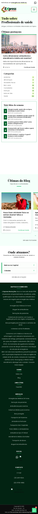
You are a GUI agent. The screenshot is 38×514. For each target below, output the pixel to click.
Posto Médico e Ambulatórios (19, 429)
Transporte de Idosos (19, 440)
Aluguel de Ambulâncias (19, 444)
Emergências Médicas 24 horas (19, 398)
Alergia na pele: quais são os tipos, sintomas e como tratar (20, 110)
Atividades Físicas (9, 82)
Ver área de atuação (19, 277)
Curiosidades (8, 88)
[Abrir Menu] (34, 9)
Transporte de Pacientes (19, 417)
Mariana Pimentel (11, 227)
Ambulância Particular (19, 421)
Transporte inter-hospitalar (19, 425)
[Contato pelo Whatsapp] (17, 457)
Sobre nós (19, 374)
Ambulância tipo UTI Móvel (19, 433)
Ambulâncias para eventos (19, 406)
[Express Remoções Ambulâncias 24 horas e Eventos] (8, 9)
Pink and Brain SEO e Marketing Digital (21, 512)
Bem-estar (7, 85)
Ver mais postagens (30, 240)
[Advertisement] (19, 156)
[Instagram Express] (21, 458)
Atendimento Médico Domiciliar (19, 437)
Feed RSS (19, 387)
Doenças (7, 91)
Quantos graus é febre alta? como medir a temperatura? (20, 122)
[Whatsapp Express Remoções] (35, 2)
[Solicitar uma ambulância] (19, 495)
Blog (19, 378)
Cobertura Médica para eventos (19, 410)
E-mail (19, 473)
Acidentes (7, 77)
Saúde (6, 96)
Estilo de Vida (8, 93)
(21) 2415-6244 (19, 478)
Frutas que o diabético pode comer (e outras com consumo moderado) (21, 116)
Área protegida (19, 414)
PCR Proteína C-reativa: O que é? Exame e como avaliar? (19, 135)
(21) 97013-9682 (19, 483)
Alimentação (8, 80)
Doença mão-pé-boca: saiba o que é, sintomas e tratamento (21, 129)
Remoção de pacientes (19, 402)
